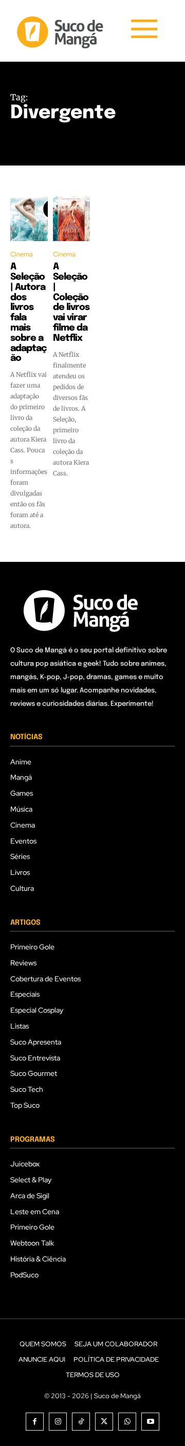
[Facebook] (35, 1422)
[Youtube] (150, 1422)
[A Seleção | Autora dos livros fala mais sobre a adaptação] (29, 218)
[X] (104, 1422)
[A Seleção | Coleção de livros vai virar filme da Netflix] (71, 218)
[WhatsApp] (127, 1422)
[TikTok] (81, 1422)
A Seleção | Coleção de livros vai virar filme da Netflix (71, 302)
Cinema (21, 254)
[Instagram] (58, 1422)
